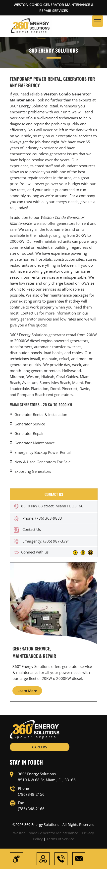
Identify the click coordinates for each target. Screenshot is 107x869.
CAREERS (39, 747)
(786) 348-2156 (31, 794)
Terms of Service (60, 839)
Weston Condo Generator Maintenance (45, 833)
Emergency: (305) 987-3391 (46, 541)
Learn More (27, 690)
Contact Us (31, 529)
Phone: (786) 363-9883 (42, 518)
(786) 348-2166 (31, 808)
